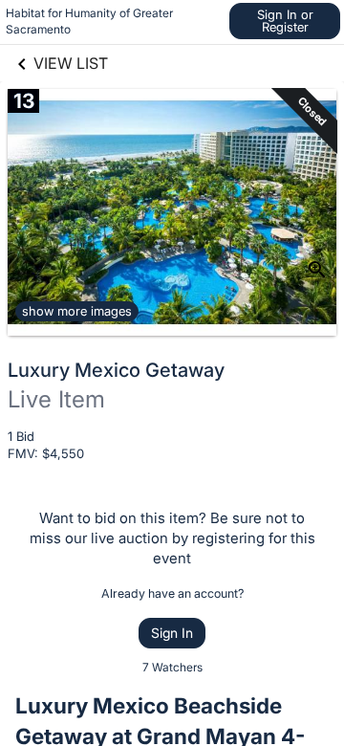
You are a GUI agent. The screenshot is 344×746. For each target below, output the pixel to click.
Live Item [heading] (56, 399)
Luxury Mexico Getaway (116, 370)
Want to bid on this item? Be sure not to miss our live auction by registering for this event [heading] (172, 538)
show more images (77, 310)
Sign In (172, 633)
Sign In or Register (285, 20)
